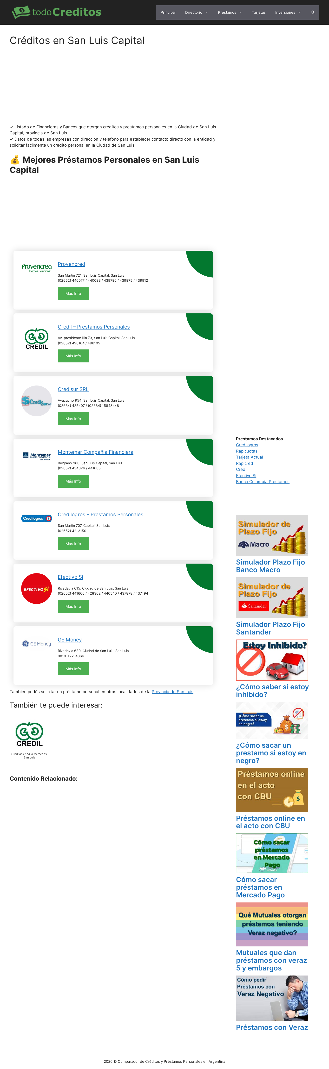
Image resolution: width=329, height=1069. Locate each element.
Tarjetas (259, 12)
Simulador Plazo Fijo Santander (270, 628)
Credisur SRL (73, 389)
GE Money (70, 640)
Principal (168, 12)
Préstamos (227, 12)
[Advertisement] (113, 88)
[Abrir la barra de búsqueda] (312, 12)
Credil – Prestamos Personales (94, 327)
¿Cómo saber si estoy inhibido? (272, 691)
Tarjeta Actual (249, 457)
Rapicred (244, 463)
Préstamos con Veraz (272, 1027)
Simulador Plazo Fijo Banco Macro (270, 566)
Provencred (71, 264)
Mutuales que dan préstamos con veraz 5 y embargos (271, 960)
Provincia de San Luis (172, 691)
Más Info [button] (73, 293)
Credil (241, 469)
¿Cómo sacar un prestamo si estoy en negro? (271, 753)
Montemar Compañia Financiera (95, 452)
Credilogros (247, 444)
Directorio (193, 12)
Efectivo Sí (70, 577)
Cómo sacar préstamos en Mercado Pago (260, 887)
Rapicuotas (246, 451)
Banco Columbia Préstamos (263, 481)
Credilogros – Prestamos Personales (100, 514)
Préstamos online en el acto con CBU (270, 822)
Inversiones (285, 12)
